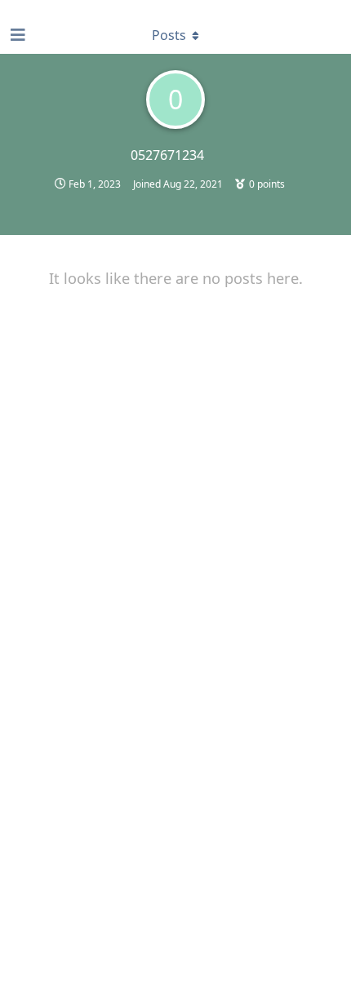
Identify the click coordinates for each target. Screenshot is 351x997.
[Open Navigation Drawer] (16, 35)
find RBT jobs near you (54, 7)
